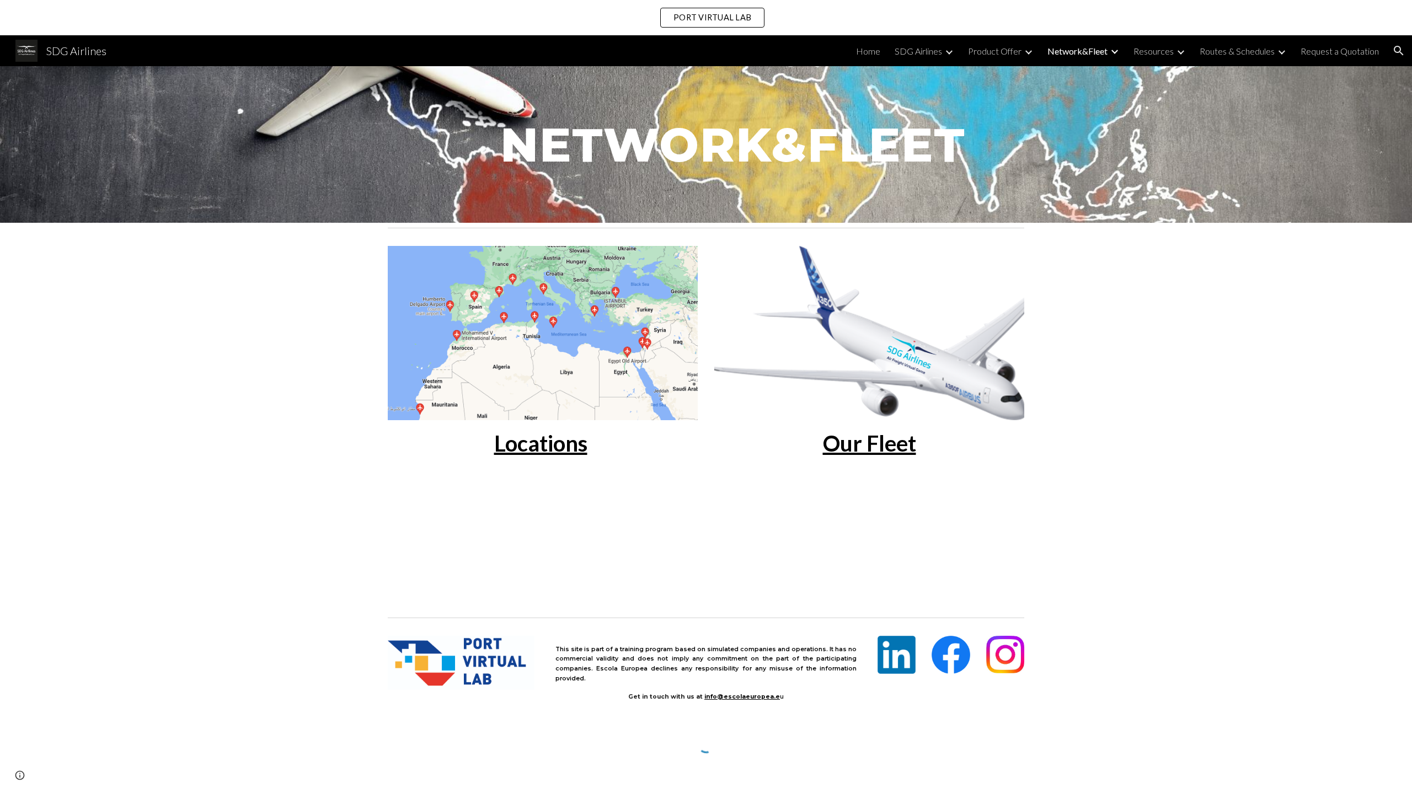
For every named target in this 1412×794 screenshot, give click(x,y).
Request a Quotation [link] (1340, 51)
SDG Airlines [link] (918, 51)
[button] (1399, 50)
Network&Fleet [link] (1077, 51)
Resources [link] (1153, 51)
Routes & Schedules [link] (1237, 51)
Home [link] (868, 51)
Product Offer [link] (994, 51)
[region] (706, 17)
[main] (733, 144)
